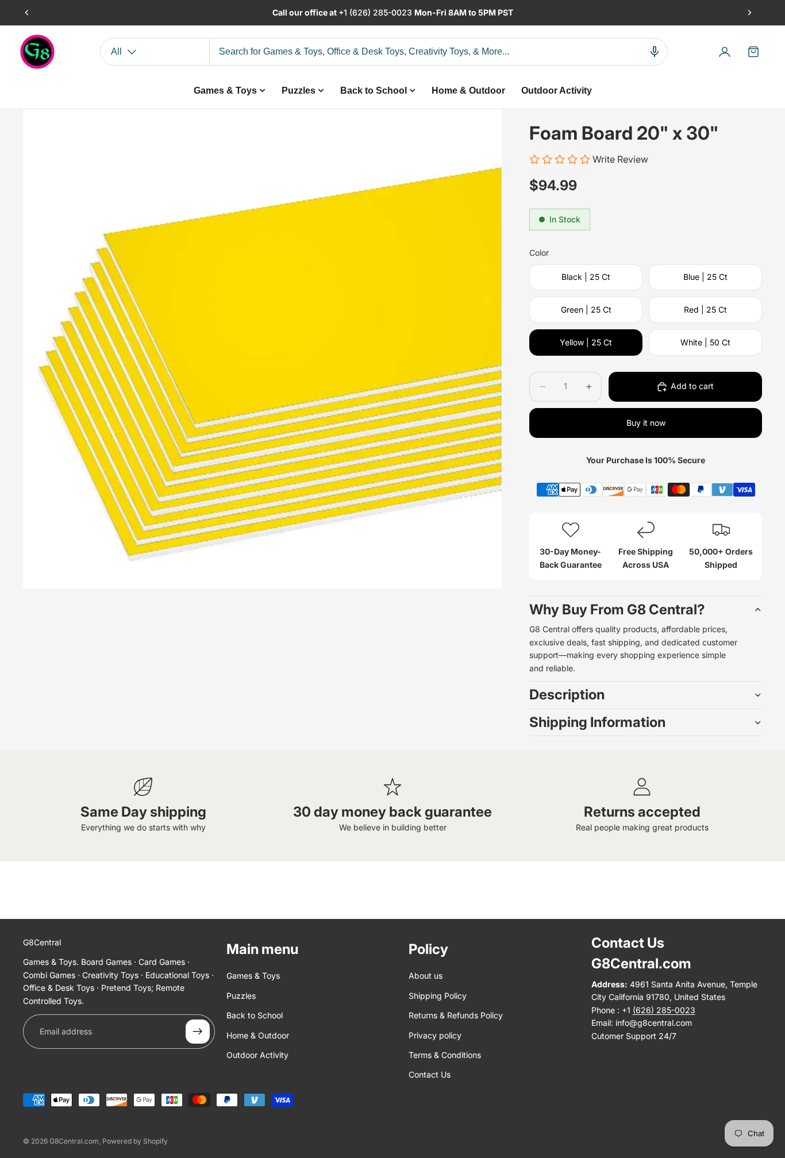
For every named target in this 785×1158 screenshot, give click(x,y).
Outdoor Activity (257, 1055)
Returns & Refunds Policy (456, 1015)
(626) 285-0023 (381, 12)
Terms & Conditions (445, 1055)
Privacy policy (435, 1035)
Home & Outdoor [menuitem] (468, 90)
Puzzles (241, 996)
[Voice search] (654, 52)
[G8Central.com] (37, 51)
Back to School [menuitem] (373, 90)
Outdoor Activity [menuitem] (556, 90)
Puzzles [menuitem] (298, 90)
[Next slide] (749, 12)
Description (567, 694)
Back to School (254, 1015)
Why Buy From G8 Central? (617, 609)
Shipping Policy (438, 996)
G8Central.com (74, 1141)
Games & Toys (253, 976)
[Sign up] (198, 1031)
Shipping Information (597, 722)
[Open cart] (753, 51)
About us (425, 976)
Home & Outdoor (257, 1035)
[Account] (724, 51)
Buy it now (645, 423)
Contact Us (430, 1075)
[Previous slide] (27, 12)
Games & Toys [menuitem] (225, 90)
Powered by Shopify (135, 1141)
